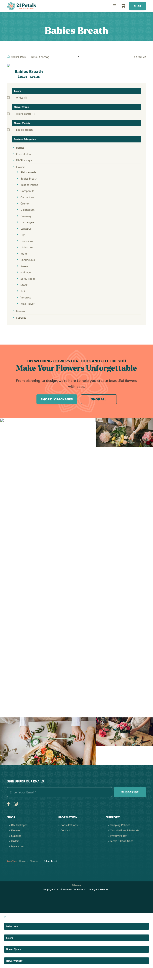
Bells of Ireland (29, 184)
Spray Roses (28, 278)
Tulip (23, 291)
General (20, 311)
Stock (24, 284)
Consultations (69, 825)
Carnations (27, 197)
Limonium (27, 241)
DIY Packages (24, 160)
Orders (15, 841)
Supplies (21, 317)
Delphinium (27, 209)
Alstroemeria (28, 172)
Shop (137, 6)
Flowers (21, 167)
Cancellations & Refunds (124, 830)
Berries (20, 147)
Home (22, 860)
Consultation (24, 154)
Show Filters (18, 56)
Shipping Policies (120, 825)
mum (24, 253)
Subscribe (129, 792)
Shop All (98, 399)
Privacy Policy (118, 835)
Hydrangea (27, 222)
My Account (18, 846)
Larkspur (26, 228)
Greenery (26, 216)
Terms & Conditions (121, 841)
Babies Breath (29, 178)
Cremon (25, 203)
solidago (26, 272)
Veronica (26, 297)
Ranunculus (28, 259)
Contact (66, 830)
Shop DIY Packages (57, 399)
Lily (23, 234)
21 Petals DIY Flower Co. (21, 6)
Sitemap (76, 884)
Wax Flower (27, 303)
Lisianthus (27, 247)
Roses (24, 266)
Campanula (27, 191)
